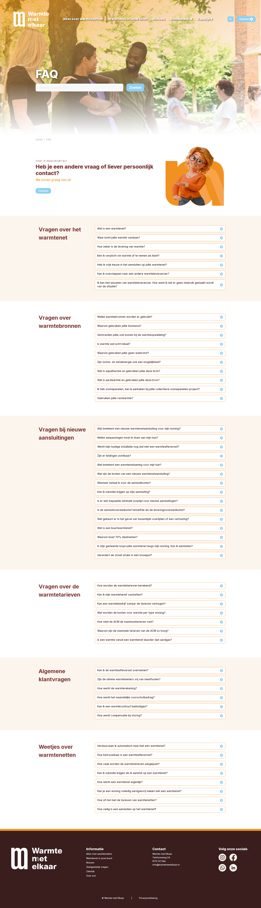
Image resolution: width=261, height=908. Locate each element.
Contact (244, 18)
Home (39, 139)
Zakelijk (203, 19)
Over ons (91, 875)
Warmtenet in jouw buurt (128, 19)
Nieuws (159, 19)
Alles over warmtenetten (83, 19)
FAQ (48, 139)
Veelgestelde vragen (97, 867)
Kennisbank (179, 19)
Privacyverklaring (148, 898)
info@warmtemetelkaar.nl (166, 864)
